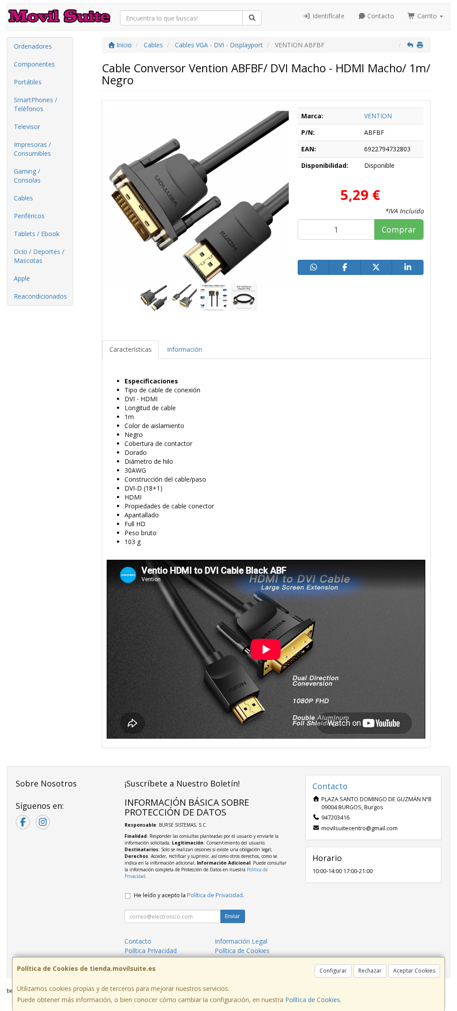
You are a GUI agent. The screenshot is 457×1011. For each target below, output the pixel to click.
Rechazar (370, 970)
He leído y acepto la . (189, 895)
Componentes (34, 64)
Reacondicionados (40, 296)
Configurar (333, 970)
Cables (23, 198)
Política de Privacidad (215, 895)
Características (130, 349)
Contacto (380, 16)
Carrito (427, 16)
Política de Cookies (312, 999)
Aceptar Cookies (414, 970)
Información (184, 349)
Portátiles (28, 82)
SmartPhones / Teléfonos (35, 104)
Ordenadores (33, 46)
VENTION (378, 116)
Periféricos (29, 216)
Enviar (232, 916)
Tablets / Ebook (36, 233)
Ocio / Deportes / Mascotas (39, 256)
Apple (22, 278)
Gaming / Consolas (27, 175)
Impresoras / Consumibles (32, 149)
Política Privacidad (151, 950)
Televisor (27, 126)
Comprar (399, 229)
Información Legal (241, 941)
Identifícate (328, 16)
